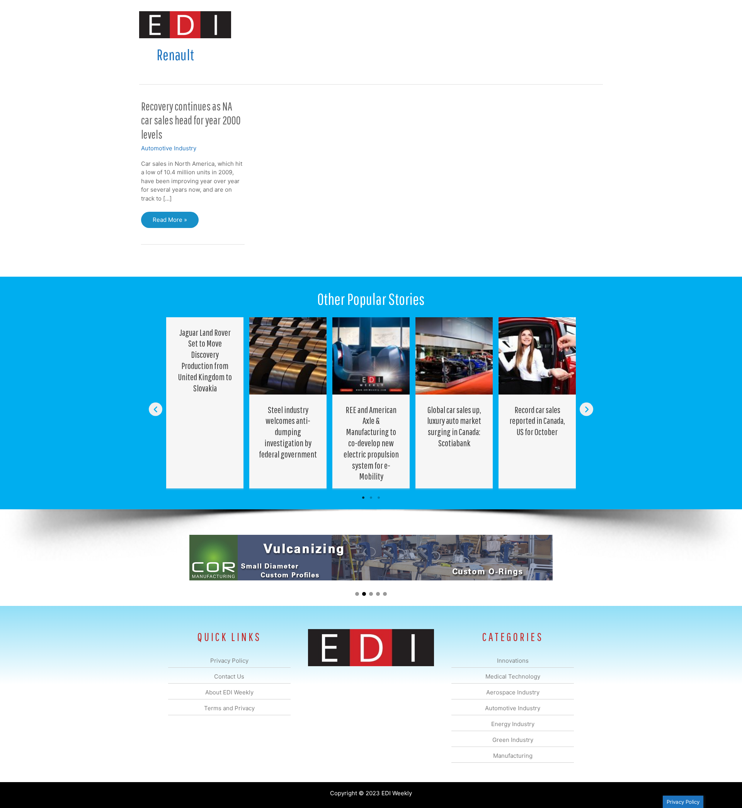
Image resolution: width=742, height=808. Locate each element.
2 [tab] (371, 498)
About (531, 24)
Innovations (280, 24)
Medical (316, 24)
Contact (562, 24)
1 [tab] (363, 498)
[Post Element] (205, 403)
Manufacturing (493, 24)
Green (455, 24)
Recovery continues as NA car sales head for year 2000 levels (191, 120)
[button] (590, 24)
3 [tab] (379, 498)
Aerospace (351, 24)
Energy (426, 24)
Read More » (169, 222)
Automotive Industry (168, 148)
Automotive (390, 24)
